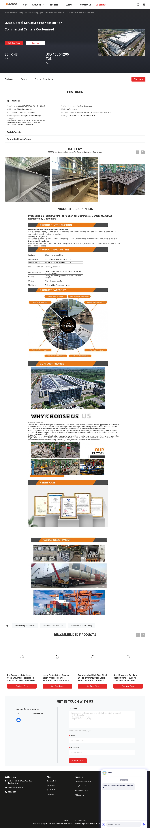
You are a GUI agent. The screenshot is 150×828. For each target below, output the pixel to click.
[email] (18, 720)
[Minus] (144, 772)
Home (7, 13)
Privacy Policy (82, 820)
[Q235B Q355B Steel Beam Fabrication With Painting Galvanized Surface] (57, 657)
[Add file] (103, 824)
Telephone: (74, 748)
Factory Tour (51, 785)
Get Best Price (14, 43)
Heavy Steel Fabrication (82, 786)
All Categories (79, 795)
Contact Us (50, 794)
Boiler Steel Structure (81, 790)
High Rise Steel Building (29, 13)
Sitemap (66, 820)
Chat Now (36, 43)
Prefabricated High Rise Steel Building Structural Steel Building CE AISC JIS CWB (21, 678)
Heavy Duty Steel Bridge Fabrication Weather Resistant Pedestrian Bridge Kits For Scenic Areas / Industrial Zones (127, 680)
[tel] (25, 720)
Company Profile (52, 781)
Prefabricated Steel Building (81, 626)
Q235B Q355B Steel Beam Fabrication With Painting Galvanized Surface (55, 678)
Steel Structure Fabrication (53, 626)
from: (72, 736)
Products (14, 13)
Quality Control (51, 790)
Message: (74, 708)
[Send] (144, 824)
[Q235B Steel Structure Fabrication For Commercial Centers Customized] (121, 42)
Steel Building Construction (25, 626)
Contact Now (77, 760)
